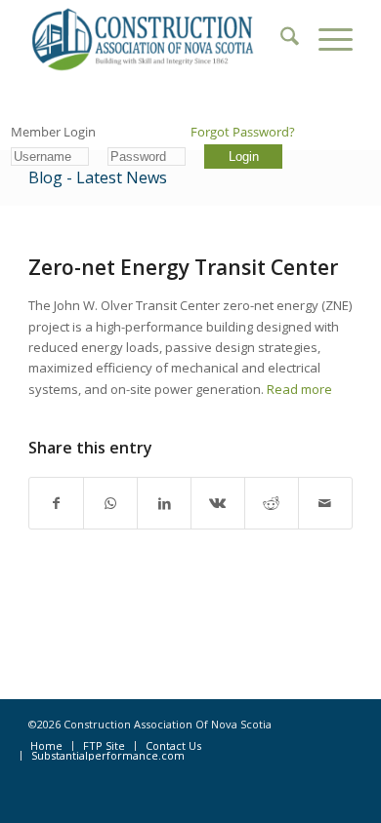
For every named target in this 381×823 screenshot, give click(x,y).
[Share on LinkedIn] (164, 503)
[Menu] (326, 39)
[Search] (280, 39)
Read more (299, 389)
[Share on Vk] (217, 503)
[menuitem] (280, 39)
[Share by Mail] (325, 503)
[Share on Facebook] (56, 503)
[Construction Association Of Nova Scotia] (157, 39)
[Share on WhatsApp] (110, 503)
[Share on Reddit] (271, 503)
